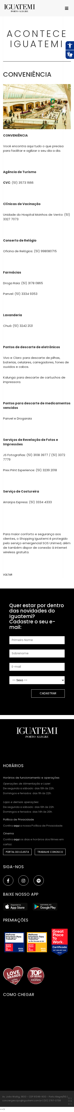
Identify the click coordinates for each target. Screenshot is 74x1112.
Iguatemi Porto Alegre (20, 8)
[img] (23, 881)
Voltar (7, 574)
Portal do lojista (17, 852)
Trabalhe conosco (50, 852)
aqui (17, 826)
